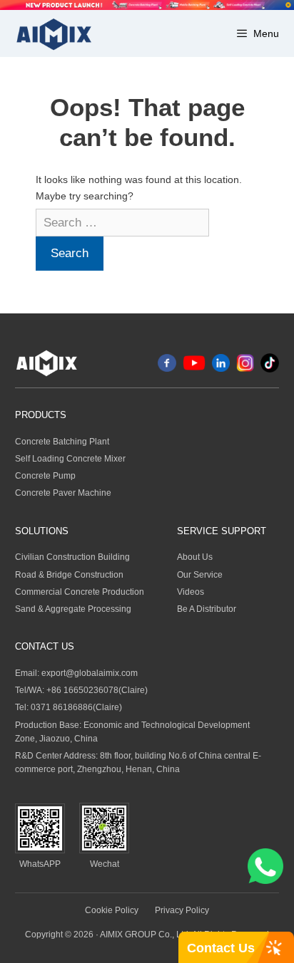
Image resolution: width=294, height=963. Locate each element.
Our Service (200, 575)
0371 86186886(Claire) (76, 707)
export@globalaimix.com (89, 673)
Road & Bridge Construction (69, 575)
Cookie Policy (111, 910)
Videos (190, 592)
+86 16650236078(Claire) (97, 690)
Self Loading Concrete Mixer (70, 459)
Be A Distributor (206, 609)
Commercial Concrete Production (79, 592)
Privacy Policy (182, 910)
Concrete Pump (45, 476)
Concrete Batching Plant (62, 442)
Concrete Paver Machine (63, 493)
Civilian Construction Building (72, 557)
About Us (195, 557)
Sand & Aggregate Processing (73, 609)
